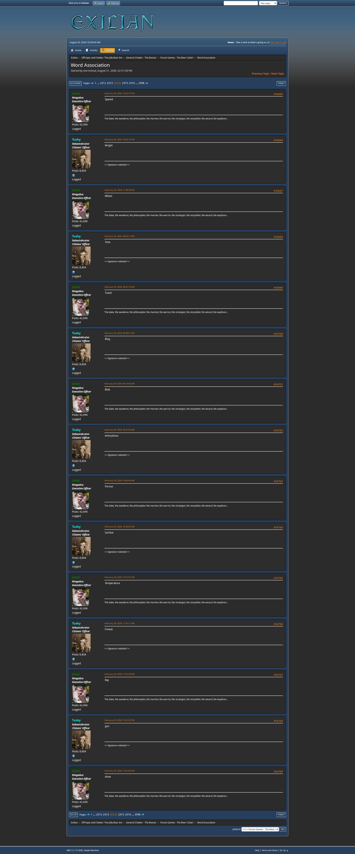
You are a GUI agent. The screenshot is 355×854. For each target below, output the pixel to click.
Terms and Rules (269, 850)
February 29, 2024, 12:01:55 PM (119, 720)
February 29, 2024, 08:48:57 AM (119, 333)
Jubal (76, 93)
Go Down (75, 83)
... (98, 83)
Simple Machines (91, 850)
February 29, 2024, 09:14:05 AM (119, 383)
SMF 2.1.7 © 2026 (75, 850)
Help (257, 850)
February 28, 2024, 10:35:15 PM (119, 139)
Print (281, 83)
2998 (141, 83)
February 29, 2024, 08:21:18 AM (119, 286)
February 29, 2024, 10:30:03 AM (119, 526)
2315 (125, 83)
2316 (132, 83)
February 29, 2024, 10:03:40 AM (119, 480)
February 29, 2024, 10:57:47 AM (119, 577)
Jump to (236, 829)
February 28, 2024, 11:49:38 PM (119, 190)
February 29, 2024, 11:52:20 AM (119, 674)
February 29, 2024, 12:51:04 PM (119, 770)
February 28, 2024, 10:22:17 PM (119, 93)
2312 (103, 83)
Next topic (277, 73)
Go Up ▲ (284, 850)
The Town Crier (277, 42)
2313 (110, 83)
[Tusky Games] (73, 175)
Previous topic (260, 73)
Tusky (76, 139)
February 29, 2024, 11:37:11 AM (119, 623)
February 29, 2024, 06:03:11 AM (119, 236)
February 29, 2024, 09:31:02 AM (119, 429)
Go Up (73, 814)
